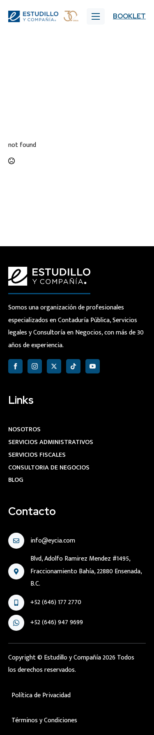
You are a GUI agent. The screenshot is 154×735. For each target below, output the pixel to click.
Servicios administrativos (50, 442)
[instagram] (35, 366)
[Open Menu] (96, 16)
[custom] (73, 366)
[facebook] (15, 366)
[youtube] (92, 366)
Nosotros (24, 429)
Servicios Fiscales (37, 454)
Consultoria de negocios (49, 467)
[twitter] (54, 366)
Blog (15, 479)
